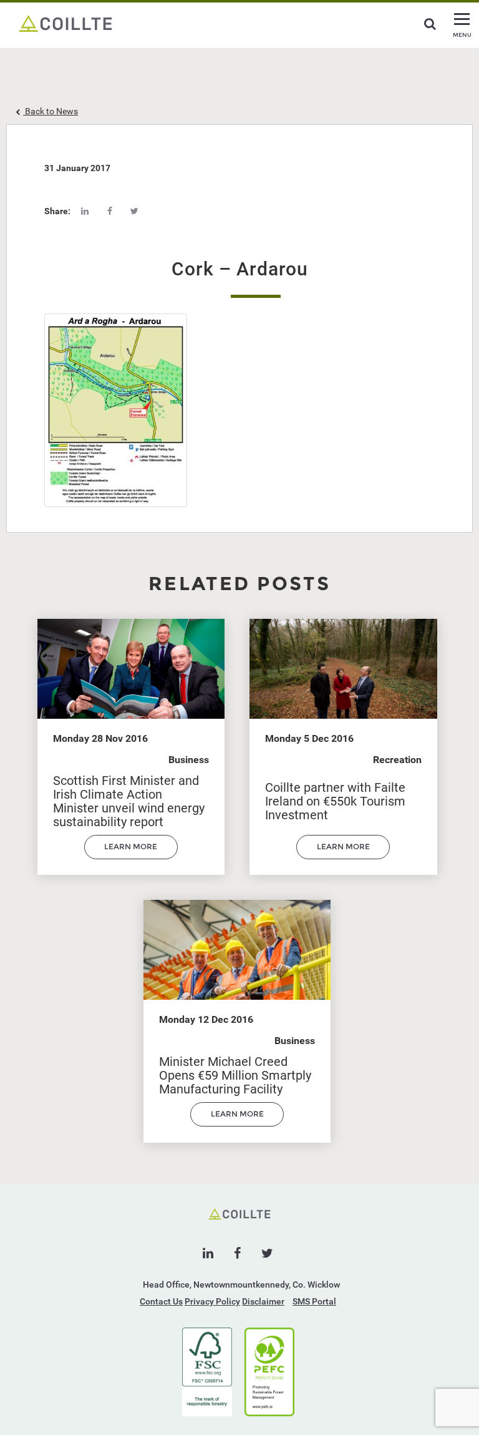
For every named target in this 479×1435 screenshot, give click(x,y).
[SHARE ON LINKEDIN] (85, 211)
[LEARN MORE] (131, 856)
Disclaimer (263, 1301)
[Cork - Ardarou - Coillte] (65, 22)
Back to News (50, 111)
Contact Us (161, 1301)
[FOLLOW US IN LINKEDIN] (208, 1253)
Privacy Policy (212, 1301)
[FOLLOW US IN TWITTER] (267, 1253)
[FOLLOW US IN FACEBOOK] (237, 1253)
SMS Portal (314, 1301)
